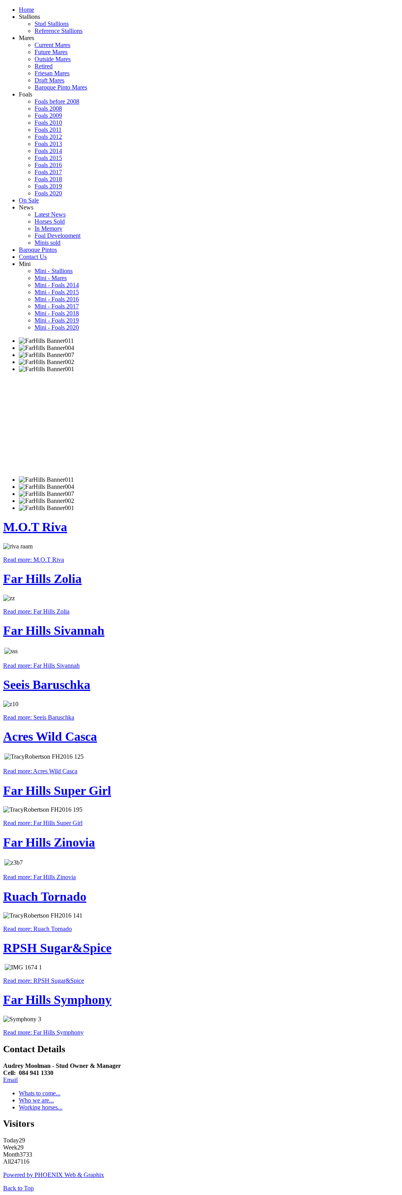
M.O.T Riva (35, 527)
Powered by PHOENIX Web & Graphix (53, 1174)
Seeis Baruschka (46, 685)
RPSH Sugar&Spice (57, 948)
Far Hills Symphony (57, 1000)
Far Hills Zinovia (49, 842)
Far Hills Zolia (42, 579)
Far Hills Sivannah (53, 630)
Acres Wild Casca (50, 736)
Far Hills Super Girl (57, 790)
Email (10, 1080)
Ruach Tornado (44, 896)
